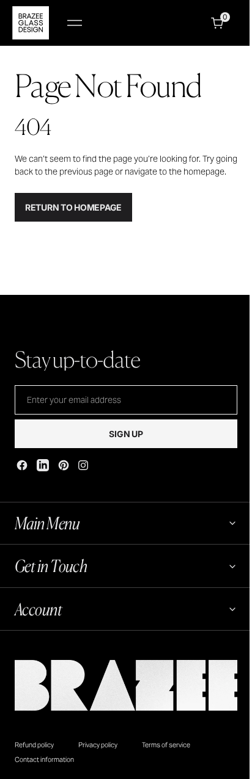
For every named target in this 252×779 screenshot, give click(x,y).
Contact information (44, 770)
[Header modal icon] (74, 23)
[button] (74, 23)
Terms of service (166, 755)
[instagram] (83, 465)
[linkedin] (42, 465)
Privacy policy (97, 755)
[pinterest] (63, 465)
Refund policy (34, 755)
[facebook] (22, 465)
